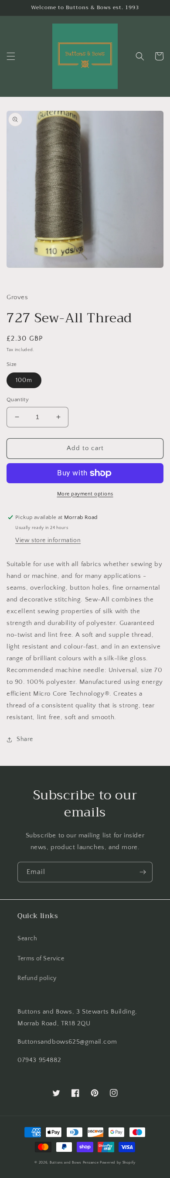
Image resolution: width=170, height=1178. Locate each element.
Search (27, 938)
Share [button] (25, 739)
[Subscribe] (142, 872)
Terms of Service (41, 958)
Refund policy (37, 978)
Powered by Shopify (118, 1162)
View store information (48, 540)
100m (24, 380)
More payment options (85, 494)
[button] (10, 56)
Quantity (18, 399)
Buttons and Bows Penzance (74, 1162)
